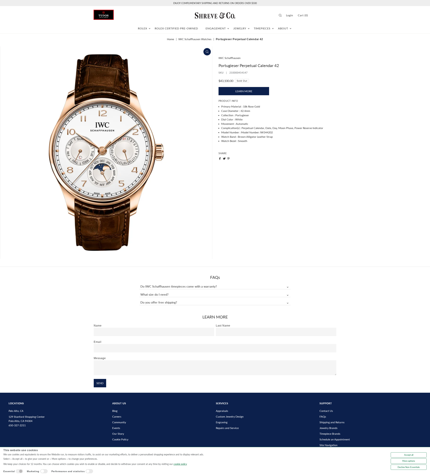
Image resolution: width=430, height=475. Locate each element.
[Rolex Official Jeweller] (323, 15)
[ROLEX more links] (149, 27)
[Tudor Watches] (104, 13)
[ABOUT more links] (290, 27)
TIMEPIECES (262, 28)
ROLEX (142, 28)
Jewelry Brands (328, 427)
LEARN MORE (243, 91)
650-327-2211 (17, 425)
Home (170, 39)
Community (119, 422)
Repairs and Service (227, 427)
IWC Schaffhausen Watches (194, 39)
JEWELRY (239, 28)
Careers (116, 416)
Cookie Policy (120, 439)
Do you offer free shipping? (158, 302)
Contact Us (326, 410)
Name (98, 325)
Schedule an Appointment (334, 439)
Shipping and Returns (332, 422)
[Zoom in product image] (207, 51)
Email (97, 341)
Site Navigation (328, 445)
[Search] (281, 15)
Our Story (118, 433)
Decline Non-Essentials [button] (409, 467)
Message (100, 358)
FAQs (322, 416)
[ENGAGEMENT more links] (228, 27)
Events (116, 427)
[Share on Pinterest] (228, 158)
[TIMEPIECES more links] (273, 27)
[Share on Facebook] (220, 158)
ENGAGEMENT (216, 28)
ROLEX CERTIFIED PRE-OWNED (176, 28)
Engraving (221, 422)
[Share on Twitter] (224, 158)
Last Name (223, 325)
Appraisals (222, 410)
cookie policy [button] (180, 464)
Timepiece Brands (329, 433)
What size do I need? (154, 294)
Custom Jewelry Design (230, 416)
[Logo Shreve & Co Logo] (215, 15)
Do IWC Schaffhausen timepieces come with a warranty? (178, 286)
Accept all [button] (408, 455)
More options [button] (408, 461)
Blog (114, 410)
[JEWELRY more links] (249, 27)
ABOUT (283, 28)
